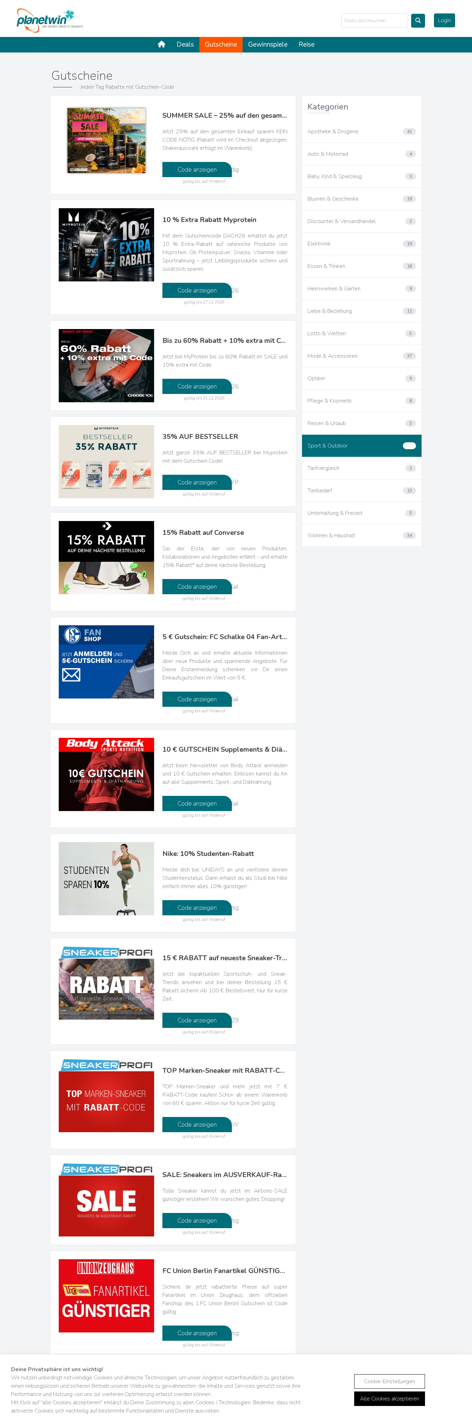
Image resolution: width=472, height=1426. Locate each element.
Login (444, 20)
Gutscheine (221, 44)
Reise (306, 44)
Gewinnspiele (267, 44)
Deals (185, 44)
